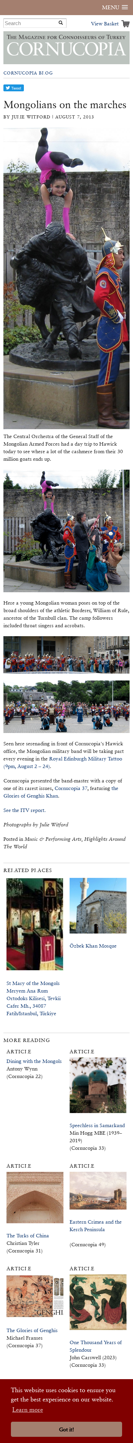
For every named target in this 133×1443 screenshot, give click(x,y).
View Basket (105, 23)
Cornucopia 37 (71, 788)
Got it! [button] (66, 1429)
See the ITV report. (24, 810)
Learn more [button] (27, 1409)
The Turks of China (27, 1235)
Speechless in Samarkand (97, 1125)
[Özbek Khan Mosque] (98, 909)
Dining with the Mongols (34, 1061)
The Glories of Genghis (32, 1330)
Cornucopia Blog (28, 73)
